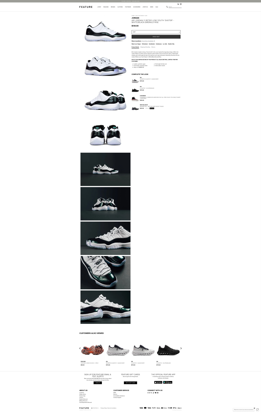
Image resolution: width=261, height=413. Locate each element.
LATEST (99, 7)
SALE (157, 7)
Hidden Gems (82, 394)
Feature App (82, 396)
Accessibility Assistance (119, 396)
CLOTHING (120, 7)
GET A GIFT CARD (130, 382)
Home (133, 15)
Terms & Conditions (111, 408)
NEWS (151, 7)
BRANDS (113, 7)
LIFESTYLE (145, 7)
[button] (80, 348)
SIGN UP (98, 382)
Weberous (180, 410)
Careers (81, 397)
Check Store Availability (147, 41)
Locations (81, 392)
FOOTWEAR (128, 7)
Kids (146, 15)
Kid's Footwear (140, 15)
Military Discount (83, 400)
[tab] (136, 47)
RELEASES (105, 7)
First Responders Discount (85, 402)
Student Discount (83, 399)
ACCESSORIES (136, 7)
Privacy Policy (104, 408)
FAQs (114, 392)
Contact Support (117, 397)
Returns (115, 394)
